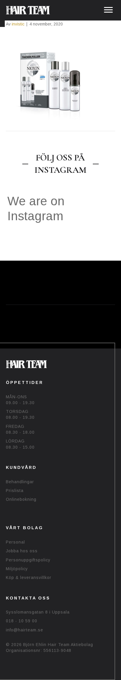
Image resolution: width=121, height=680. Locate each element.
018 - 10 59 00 (21, 621)
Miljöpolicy (17, 568)
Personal (15, 542)
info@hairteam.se (24, 630)
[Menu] (108, 10)
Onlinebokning (21, 499)
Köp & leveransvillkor (28, 577)
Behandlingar (20, 481)
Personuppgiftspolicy (28, 560)
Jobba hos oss (22, 551)
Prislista (14, 490)
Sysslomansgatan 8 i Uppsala (38, 612)
